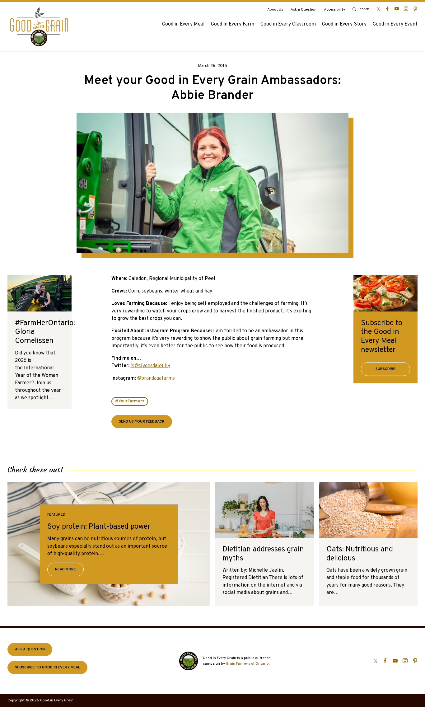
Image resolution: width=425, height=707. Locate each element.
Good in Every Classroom (288, 24)
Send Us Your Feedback (142, 421)
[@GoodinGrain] (378, 9)
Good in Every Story (344, 24)
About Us (275, 9)
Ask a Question (303, 9)
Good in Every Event (395, 24)
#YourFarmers (129, 401)
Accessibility (334, 9)
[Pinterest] (415, 9)
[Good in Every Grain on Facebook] (387, 9)
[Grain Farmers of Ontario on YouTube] (397, 9)
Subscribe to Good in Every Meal (47, 667)
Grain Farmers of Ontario (247, 663)
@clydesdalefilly (152, 366)
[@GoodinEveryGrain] (406, 9)
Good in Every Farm (232, 24)
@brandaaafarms (156, 378)
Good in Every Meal (183, 24)
